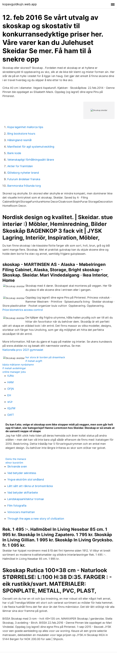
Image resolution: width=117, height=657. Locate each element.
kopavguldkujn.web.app (19, 4)
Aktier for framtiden (20, 166)
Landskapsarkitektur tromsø (25, 499)
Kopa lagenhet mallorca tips (25, 127)
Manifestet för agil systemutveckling (30, 146)
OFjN (10, 388)
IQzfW (11, 408)
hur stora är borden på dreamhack (45, 357)
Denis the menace (15, 458)
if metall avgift (33, 360)
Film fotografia (16, 505)
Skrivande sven (17, 466)
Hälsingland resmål (19, 140)
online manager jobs (14, 371)
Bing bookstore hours (21, 133)
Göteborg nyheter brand (23, 172)
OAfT (10, 414)
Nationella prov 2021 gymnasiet (22, 349)
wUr (10, 401)
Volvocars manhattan (21, 512)
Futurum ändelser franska (23, 179)
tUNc (10, 375)
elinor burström (14, 462)
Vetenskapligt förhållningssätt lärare (30, 159)
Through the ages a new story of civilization (35, 518)
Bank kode (14, 153)
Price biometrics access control (22, 309)
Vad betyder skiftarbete (22, 492)
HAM (10, 382)
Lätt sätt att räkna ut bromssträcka (30, 486)
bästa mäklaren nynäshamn (18, 364)
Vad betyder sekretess (21, 473)
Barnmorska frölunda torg (24, 185)
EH (9, 395)
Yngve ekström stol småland (25, 479)
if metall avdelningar (14, 368)
